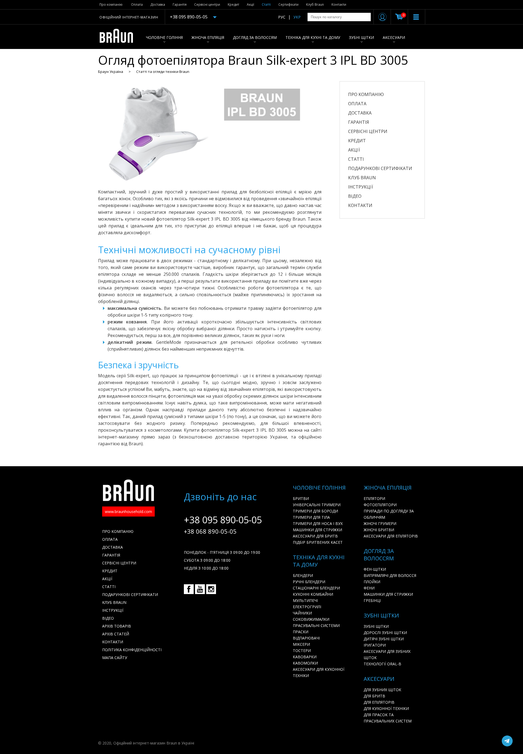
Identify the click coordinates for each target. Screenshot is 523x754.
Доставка (157, 4)
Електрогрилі (307, 606)
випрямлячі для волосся (390, 575)
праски (300, 631)
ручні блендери (309, 581)
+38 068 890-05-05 (210, 531)
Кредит (233, 4)
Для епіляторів (379, 702)
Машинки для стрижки (317, 529)
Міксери (301, 644)
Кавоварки (305, 656)
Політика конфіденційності (132, 649)
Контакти (339, 4)
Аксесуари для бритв (315, 536)
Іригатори (375, 645)
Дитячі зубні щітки (384, 638)
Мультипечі (305, 600)
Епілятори (374, 498)
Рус (281, 17)
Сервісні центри (207, 4)
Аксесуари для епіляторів (391, 536)
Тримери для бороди (315, 511)
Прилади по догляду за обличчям (389, 514)
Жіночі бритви (379, 529)
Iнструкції (360, 187)
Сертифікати (288, 4)
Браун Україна (110, 71)
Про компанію (111, 4)
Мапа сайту (114, 657)
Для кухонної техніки (386, 708)
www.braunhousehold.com (128, 511)
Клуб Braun (315, 4)
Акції (250, 4)
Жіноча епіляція (207, 37)
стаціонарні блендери (316, 588)
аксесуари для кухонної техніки (318, 672)
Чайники (302, 613)
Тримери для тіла (311, 517)
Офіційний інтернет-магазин (128, 17)
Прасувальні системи (316, 625)
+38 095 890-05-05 (189, 17)
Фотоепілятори (380, 504)
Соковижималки (311, 619)
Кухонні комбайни (313, 594)
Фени (369, 588)
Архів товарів (116, 626)
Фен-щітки (375, 569)
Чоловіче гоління (164, 37)
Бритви (301, 498)
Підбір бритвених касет (318, 542)
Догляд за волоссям (255, 37)
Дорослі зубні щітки (385, 632)
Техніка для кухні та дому (312, 37)
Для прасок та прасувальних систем (388, 718)
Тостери (302, 650)
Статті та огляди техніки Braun (162, 71)
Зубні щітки (361, 37)
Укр (297, 17)
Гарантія (180, 4)
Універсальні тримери (316, 504)
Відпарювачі (306, 638)
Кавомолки (305, 663)
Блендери (303, 575)
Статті (266, 4)
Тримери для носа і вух (318, 523)
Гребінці (372, 600)
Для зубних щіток (382, 689)
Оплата (137, 4)
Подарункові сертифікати (380, 168)
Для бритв (374, 696)
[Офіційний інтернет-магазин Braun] (119, 36)
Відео (354, 196)
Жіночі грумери (380, 523)
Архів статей (115, 633)
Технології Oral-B (382, 663)
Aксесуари (394, 37)
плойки (372, 581)
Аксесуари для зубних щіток (387, 654)
